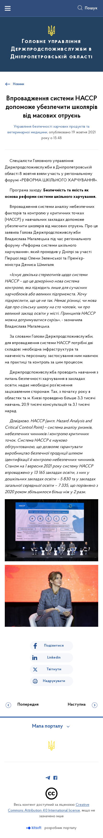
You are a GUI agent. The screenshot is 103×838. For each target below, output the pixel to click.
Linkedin (54, 658)
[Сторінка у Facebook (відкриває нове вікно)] (55, 778)
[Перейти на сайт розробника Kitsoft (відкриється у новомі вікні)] (34, 828)
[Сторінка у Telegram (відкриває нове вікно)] (48, 778)
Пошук (91, 8)
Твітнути (53, 669)
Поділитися (54, 646)
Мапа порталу (47, 726)
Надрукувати (54, 681)
